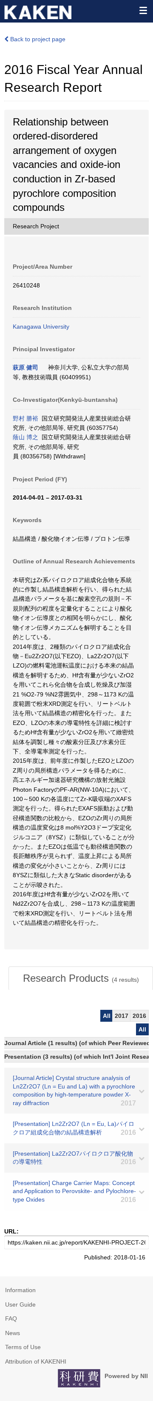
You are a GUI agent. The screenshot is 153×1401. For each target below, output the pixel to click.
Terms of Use (23, 1347)
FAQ (11, 1318)
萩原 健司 (25, 367)
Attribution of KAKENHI (35, 1361)
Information (20, 1290)
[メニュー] (143, 10)
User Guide (20, 1304)
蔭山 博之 (25, 437)
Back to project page (36, 39)
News (12, 1333)
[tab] (80, 978)
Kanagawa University (41, 326)
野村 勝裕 (25, 418)
